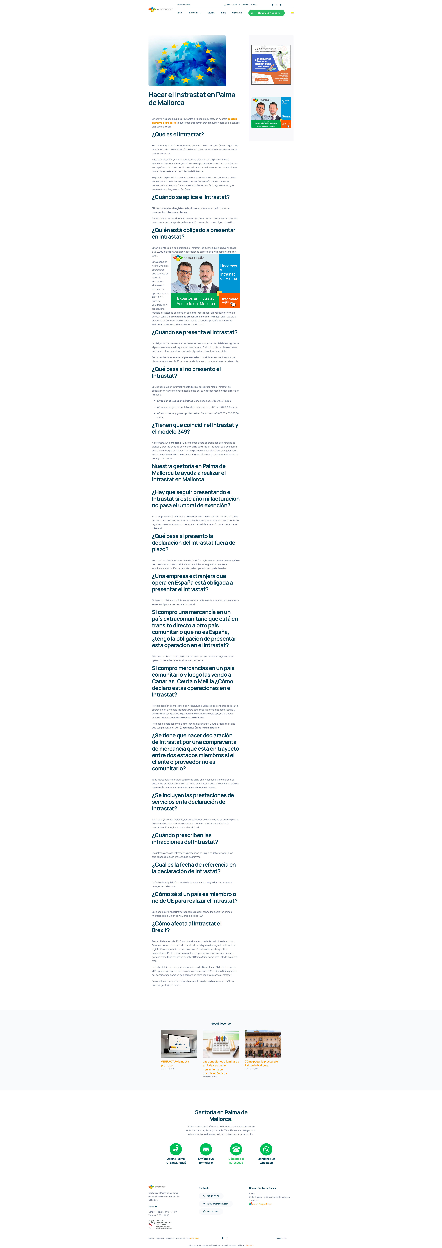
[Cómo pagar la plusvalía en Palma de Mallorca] (263, 1044)
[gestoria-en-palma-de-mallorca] (160, 8)
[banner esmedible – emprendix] (271, 45)
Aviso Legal (194, 1238)
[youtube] (276, 5)
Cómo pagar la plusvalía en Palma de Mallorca (262, 1063)
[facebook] (272, 5)
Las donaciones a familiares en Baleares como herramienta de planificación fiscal (221, 1067)
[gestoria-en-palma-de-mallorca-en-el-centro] (271, 98)
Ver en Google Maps (262, 1204)
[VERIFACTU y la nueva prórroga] (179, 1044)
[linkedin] (280, 5)
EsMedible (249, 1245)
